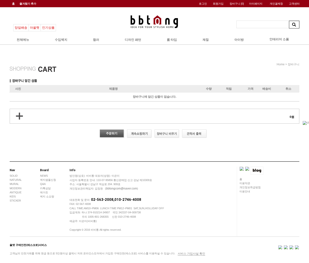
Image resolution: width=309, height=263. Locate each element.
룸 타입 (172, 39)
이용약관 (244, 183)
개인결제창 (276, 3)
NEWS (44, 175)
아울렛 (34, 27)
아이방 (239, 39)
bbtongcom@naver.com (121, 188)
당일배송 (21, 27)
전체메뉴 (23, 39)
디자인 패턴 (133, 39)
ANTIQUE (15, 192)
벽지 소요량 (47, 196)
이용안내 (244, 191)
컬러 (96, 39)
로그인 (203, 3)
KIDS (13, 196)
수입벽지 (61, 39)
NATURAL (16, 179)
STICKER (15, 200)
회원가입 (218, 3)
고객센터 (294, 3)
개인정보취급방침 (250, 187)
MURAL (14, 183)
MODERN (15, 188)
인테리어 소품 (279, 39)
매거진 (44, 192)
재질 (206, 39)
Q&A (43, 183)
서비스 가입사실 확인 (191, 253)
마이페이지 (255, 3)
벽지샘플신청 (48, 179)
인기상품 (48, 27)
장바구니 (237, 3)
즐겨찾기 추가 (28, 3)
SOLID (14, 175)
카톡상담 (45, 188)
